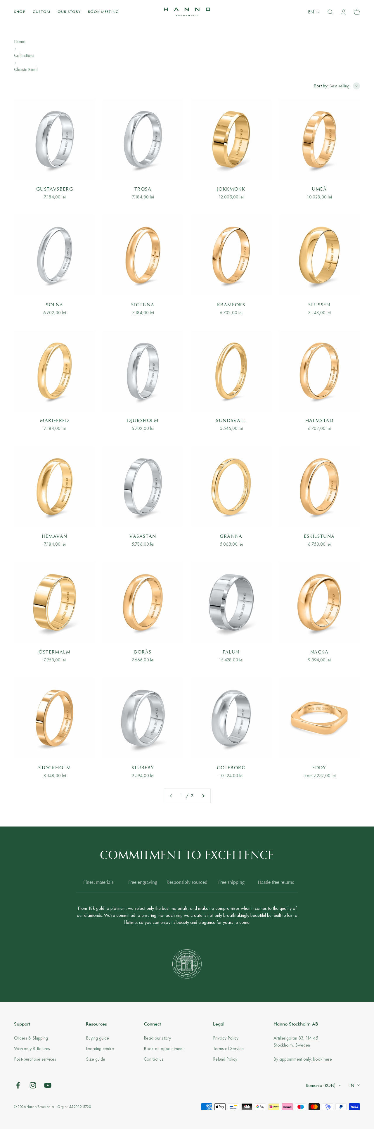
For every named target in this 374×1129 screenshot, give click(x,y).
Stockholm (54, 768)
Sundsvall (231, 421)
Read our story (157, 1038)
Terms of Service (228, 1048)
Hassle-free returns (276, 882)
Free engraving (142, 882)
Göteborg (231, 768)
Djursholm (142, 421)
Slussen (319, 305)
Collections (24, 55)
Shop (19, 12)
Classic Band (26, 69)
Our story (69, 12)
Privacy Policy (225, 1038)
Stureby (142, 768)
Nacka (319, 652)
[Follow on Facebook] (18, 1085)
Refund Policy (225, 1059)
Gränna (231, 536)
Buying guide (97, 1038)
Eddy (319, 768)
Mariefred (54, 421)
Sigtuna (142, 305)
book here (322, 1059)
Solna (54, 305)
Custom (41, 12)
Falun (231, 652)
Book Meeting (103, 12)
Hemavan (54, 536)
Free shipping (231, 882)
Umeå (319, 189)
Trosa (143, 189)
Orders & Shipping (31, 1038)
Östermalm (54, 652)
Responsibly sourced (187, 882)
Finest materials (98, 882)
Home (19, 41)
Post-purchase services (35, 1059)
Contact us (153, 1059)
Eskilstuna (319, 536)
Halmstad (319, 421)
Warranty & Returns (32, 1048)
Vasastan (142, 536)
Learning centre (100, 1048)
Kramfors (231, 305)
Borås (143, 652)
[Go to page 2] (203, 796)
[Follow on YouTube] (48, 1085)
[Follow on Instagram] (33, 1085)
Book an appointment (163, 1048)
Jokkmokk (231, 189)
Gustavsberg (54, 189)
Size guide (95, 1059)
